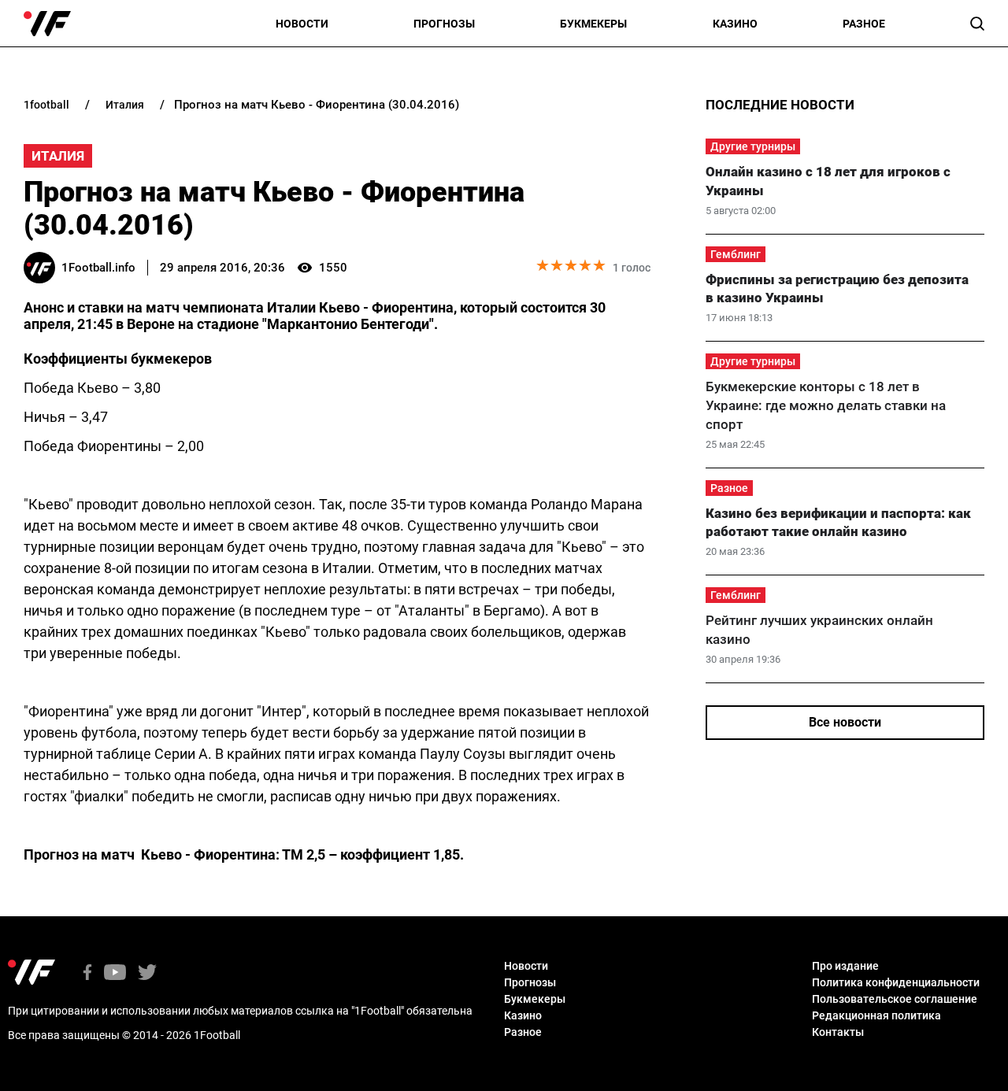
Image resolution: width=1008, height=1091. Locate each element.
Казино (735, 23)
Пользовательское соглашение (894, 999)
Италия (58, 156)
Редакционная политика (876, 1015)
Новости (302, 23)
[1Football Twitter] (147, 973)
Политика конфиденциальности (896, 982)
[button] (977, 23)
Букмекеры (593, 23)
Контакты (838, 1032)
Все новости (845, 722)
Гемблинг (735, 254)
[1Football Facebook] (87, 973)
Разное (864, 23)
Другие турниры (752, 146)
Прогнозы (444, 23)
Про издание (845, 966)
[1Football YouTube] (115, 973)
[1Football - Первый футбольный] (47, 23)
